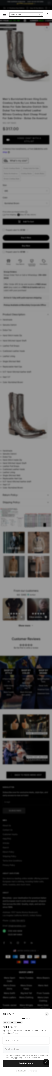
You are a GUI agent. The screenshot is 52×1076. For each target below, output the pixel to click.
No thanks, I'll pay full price (26, 1071)
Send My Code (26, 1063)
